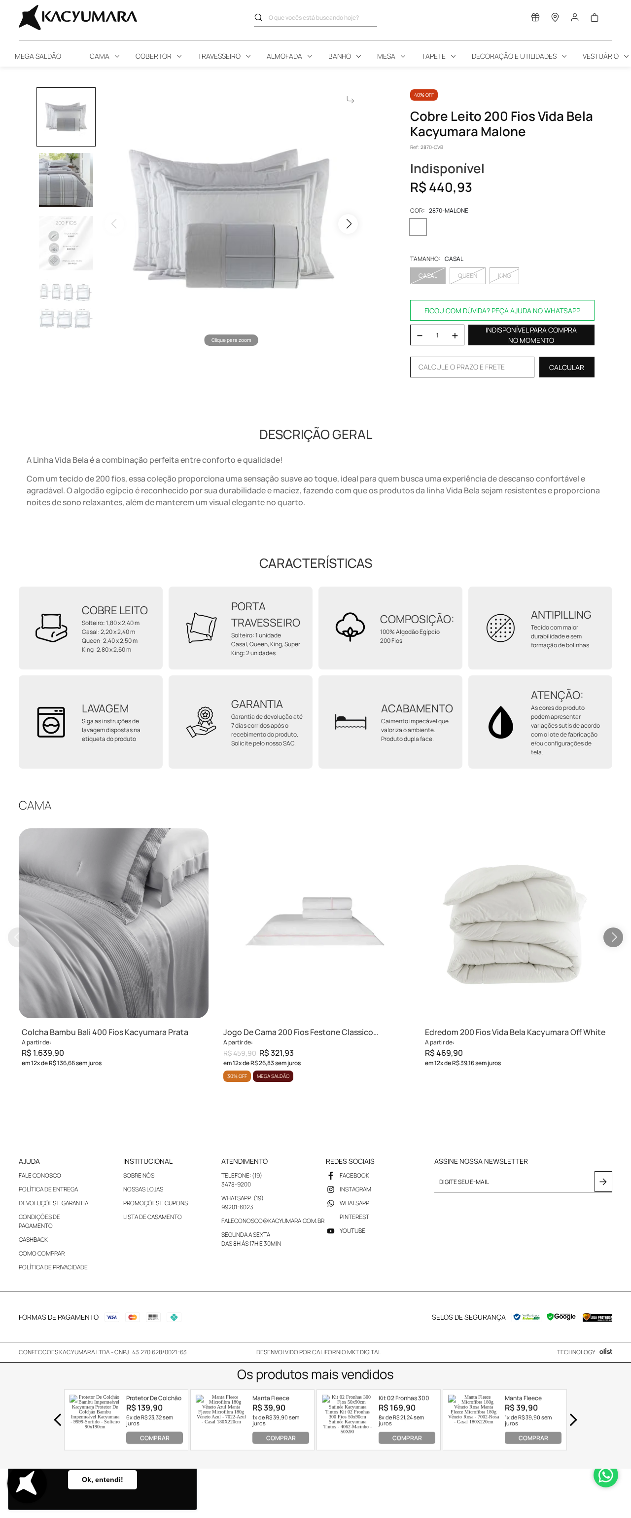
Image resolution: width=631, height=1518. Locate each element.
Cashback (33, 1239)
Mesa (386, 56)
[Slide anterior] (18, 937)
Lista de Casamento (152, 1217)
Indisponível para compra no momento (531, 335)
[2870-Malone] (418, 227)
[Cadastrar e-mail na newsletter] (603, 1181)
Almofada (284, 56)
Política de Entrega (48, 1189)
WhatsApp (354, 1203)
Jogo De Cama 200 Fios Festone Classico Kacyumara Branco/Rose (298, 1032)
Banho (339, 56)
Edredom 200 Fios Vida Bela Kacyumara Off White (515, 1032)
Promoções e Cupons (155, 1203)
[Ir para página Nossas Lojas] (555, 19)
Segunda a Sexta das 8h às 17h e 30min (251, 1239)
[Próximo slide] (613, 937)
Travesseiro (219, 56)
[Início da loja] (78, 17)
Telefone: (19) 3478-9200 (241, 1179)
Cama (99, 56)
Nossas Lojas (143, 1189)
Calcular (566, 367)
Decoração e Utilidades (514, 56)
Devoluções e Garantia (53, 1203)
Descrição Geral (315, 434)
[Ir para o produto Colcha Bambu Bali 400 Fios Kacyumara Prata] (114, 923)
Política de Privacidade (53, 1267)
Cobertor (154, 56)
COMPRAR (155, 1438)
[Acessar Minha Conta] (575, 20)
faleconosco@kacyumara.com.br (272, 1221)
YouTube (352, 1230)
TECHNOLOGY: (577, 1352)
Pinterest (354, 1217)
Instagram (355, 1189)
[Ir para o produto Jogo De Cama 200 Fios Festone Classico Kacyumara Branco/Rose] (315, 923)
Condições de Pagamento (39, 1221)
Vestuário (601, 56)
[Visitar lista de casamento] (535, 19)
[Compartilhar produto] (350, 99)
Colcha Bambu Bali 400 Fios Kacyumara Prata (105, 1032)
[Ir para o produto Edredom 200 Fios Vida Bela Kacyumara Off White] (517, 923)
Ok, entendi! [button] (102, 1479)
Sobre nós (138, 1175)
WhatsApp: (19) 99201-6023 (242, 1202)
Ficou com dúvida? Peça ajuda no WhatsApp (502, 310)
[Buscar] (261, 17)
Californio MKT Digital (346, 1352)
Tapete (433, 56)
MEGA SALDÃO (38, 56)
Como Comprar (42, 1253)
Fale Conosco (40, 1175)
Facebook (354, 1175)
